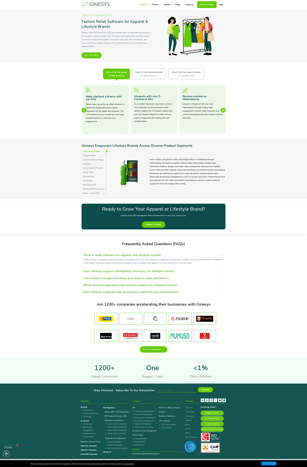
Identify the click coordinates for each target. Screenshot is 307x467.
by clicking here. (127, 464)
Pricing (177, 4)
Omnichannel (88, 410)
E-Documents (166, 427)
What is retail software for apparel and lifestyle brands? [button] (122, 255)
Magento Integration (115, 445)
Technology (189, 412)
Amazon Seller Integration (117, 424)
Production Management (144, 421)
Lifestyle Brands (89, 433)
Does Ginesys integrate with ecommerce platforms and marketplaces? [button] (131, 292)
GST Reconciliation (168, 424)
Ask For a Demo (207, 4)
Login (221, 4)
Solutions (143, 4)
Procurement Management (145, 418)
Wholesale (87, 416)
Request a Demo (153, 224)
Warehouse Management (144, 411)
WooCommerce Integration (117, 448)
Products (155, 4)
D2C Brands (87, 424)
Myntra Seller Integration (116, 427)
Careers (188, 420)
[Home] (95, 3)
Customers (189, 416)
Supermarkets (88, 437)
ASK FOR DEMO (91, 55)
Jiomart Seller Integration (116, 433)
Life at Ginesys (191, 437)
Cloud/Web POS (141, 438)
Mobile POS (139, 445)
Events (188, 429)
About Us (189, 408)
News (187, 433)
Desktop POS (140, 442)
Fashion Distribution (90, 413)
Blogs (187, 424)
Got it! (268, 463)
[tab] (153, 255)
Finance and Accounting (144, 427)
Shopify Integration (114, 442)
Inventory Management (143, 414)
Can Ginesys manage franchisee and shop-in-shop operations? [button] (126, 278)
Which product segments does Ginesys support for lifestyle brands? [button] (130, 285)
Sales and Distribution (143, 424)
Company (166, 4)
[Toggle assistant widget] (6, 454)
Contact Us (189, 4)
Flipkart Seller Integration (117, 430)
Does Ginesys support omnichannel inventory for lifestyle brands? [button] (129, 271)
